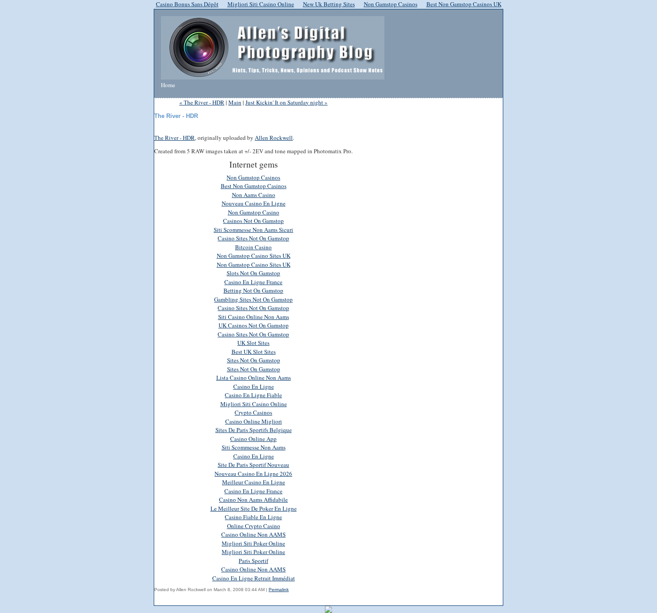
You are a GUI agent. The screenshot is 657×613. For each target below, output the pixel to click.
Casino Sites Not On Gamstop (253, 238)
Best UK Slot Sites (254, 352)
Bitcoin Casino (253, 247)
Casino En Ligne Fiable (253, 395)
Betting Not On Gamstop (253, 290)
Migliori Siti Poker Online (253, 543)
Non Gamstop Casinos (253, 177)
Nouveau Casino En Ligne (254, 203)
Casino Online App (253, 439)
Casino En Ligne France (253, 282)
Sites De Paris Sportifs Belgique (253, 430)
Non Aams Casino (253, 195)
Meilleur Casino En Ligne (253, 482)
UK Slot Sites (253, 343)
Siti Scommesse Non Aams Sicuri (253, 230)
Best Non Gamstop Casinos (253, 186)
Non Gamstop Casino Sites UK (254, 256)
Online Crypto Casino (253, 526)
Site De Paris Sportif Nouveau (253, 465)
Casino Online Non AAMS (253, 534)
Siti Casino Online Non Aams (253, 317)
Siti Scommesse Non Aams (254, 447)
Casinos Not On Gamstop (253, 221)
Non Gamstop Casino (253, 212)
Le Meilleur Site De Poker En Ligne (254, 508)
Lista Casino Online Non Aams (253, 378)
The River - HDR (174, 138)
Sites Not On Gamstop (253, 360)
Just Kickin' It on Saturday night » (286, 102)
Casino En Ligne (253, 386)
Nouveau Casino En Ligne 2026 (253, 474)
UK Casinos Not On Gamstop (254, 325)
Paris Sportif (253, 561)
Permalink (279, 589)
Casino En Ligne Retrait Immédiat (253, 578)
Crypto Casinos (253, 412)
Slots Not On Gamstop (253, 273)
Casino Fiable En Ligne (253, 517)
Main (234, 102)
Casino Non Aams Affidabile (253, 499)
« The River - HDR (201, 102)
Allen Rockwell (274, 138)
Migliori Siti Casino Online (253, 404)
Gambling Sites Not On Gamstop (253, 299)
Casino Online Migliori (253, 421)
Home (168, 85)
